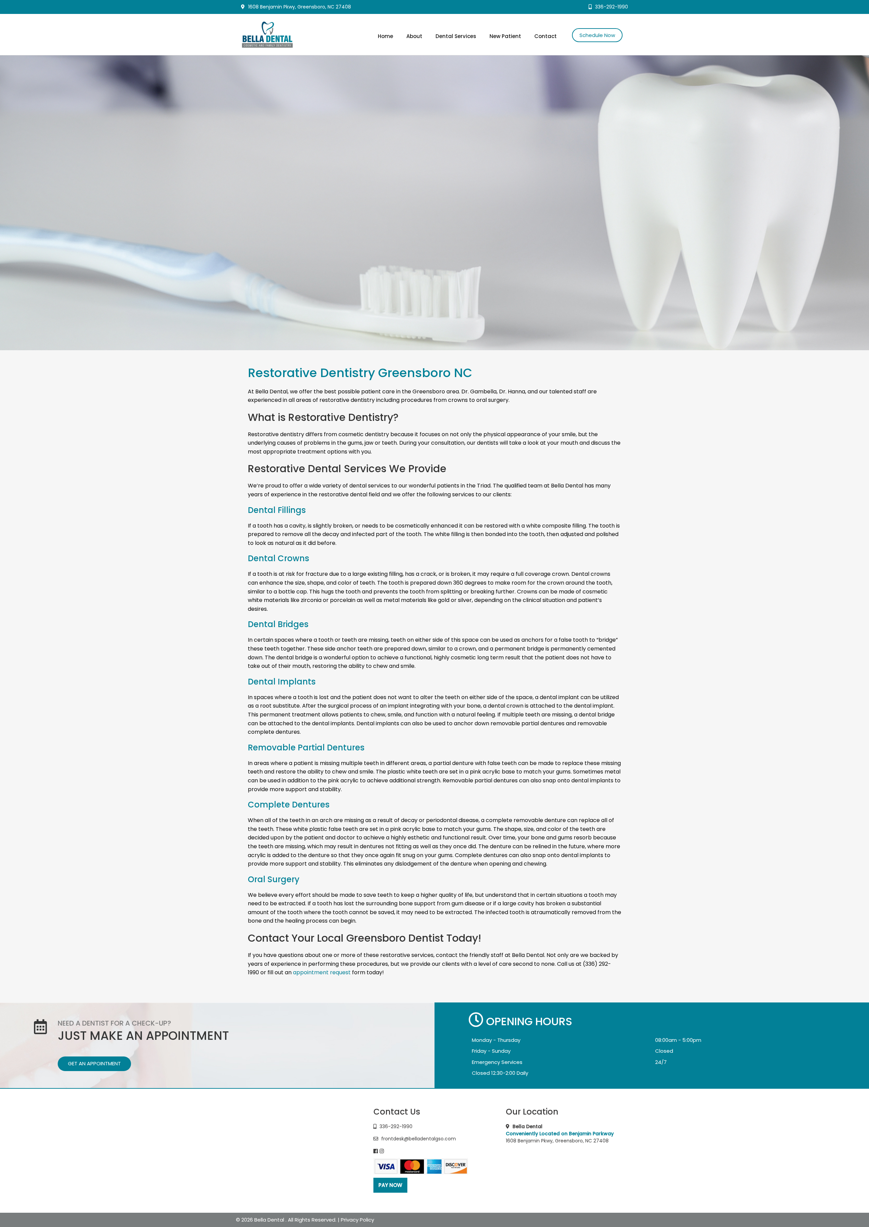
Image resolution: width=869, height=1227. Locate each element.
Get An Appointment (94, 1063)
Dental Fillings (277, 510)
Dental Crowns (278, 558)
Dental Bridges (278, 624)
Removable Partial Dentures (306, 747)
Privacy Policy (357, 1219)
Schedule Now (597, 35)
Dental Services (456, 36)
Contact (545, 36)
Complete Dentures (289, 804)
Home (385, 36)
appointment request (322, 972)
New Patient (505, 36)
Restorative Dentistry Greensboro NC (360, 372)
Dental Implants (282, 681)
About (414, 36)
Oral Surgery (273, 879)
